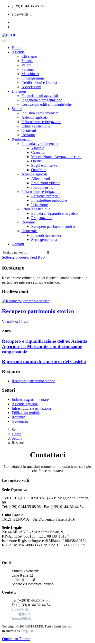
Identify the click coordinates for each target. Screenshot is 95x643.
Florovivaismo (42, 187)
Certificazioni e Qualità (39, 82)
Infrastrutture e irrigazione (41, 122)
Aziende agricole (34, 117)
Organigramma (33, 78)
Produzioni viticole (45, 183)
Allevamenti (40, 178)
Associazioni (31, 87)
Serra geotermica (44, 240)
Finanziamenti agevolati (39, 96)
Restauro (28, 135)
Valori (26, 65)
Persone (27, 69)
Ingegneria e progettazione (41, 100)
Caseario (38, 152)
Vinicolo (37, 148)
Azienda (18, 52)
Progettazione (41, 218)
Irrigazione (39, 205)
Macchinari (30, 74)
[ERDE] (9, 35)
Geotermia (29, 130)
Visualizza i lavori (15, 321)
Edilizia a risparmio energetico (54, 213)
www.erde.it (21, 618)
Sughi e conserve (44, 165)
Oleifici (37, 161)
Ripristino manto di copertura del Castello (44, 361)
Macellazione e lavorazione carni (56, 157)
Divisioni (19, 91)
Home (16, 48)
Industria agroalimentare (39, 113)
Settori (17, 109)
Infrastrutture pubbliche (49, 200)
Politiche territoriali (45, 196)
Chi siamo (29, 56)
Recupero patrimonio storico (53, 226)
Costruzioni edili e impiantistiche (46, 104)
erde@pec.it (21, 613)
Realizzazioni (22, 139)
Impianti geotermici (46, 235)
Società (27, 61)
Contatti (18, 244)
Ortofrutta (38, 170)
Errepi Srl (26, 631)
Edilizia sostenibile (35, 126)
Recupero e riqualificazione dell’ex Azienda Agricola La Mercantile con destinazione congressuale (44, 346)
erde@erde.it (21, 609)
